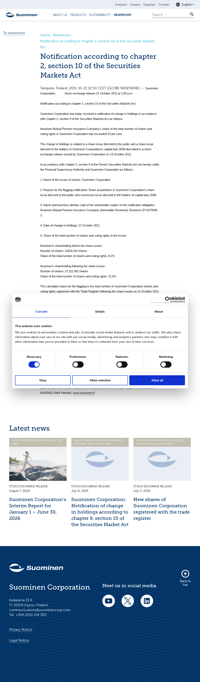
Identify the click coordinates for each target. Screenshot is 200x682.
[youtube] (108, 603)
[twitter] (127, 603)
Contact (164, 4)
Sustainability (100, 15)
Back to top (185, 582)
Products (78, 15)
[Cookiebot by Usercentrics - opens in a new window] (168, 300)
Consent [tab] (41, 311)
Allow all (157, 380)
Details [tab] (100, 311)
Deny (42, 380)
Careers (135, 4)
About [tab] (158, 311)
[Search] (191, 14)
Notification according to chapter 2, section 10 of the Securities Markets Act (97, 44)
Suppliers (149, 4)
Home (45, 35)
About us (60, 15)
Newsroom (122, 15)
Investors (121, 4)
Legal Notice (19, 640)
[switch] (78, 364)
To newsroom (14, 33)
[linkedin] (147, 603)
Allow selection (100, 380)
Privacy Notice (20, 629)
